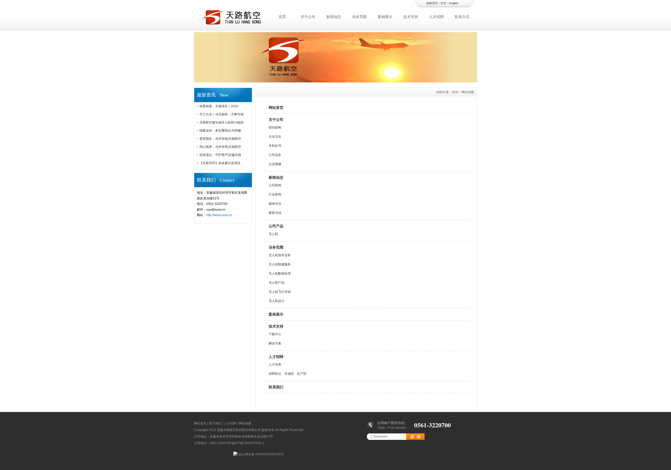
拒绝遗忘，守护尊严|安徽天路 (220, 155)
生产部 (301, 374)
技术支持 (410, 17)
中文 (443, 3)
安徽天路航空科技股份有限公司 (239, 430)
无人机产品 (276, 282)
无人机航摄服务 (280, 264)
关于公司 (308, 17)
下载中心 (275, 334)
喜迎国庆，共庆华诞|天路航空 (220, 139)
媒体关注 (275, 203)
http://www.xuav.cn (219, 215)
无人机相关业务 (280, 255)
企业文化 (275, 136)
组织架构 (275, 127)
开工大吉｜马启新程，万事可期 (221, 114)
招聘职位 (275, 374)
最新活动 (275, 213)
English (453, 3)
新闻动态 (333, 17)
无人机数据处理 (280, 273)
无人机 (273, 234)
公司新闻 (275, 185)
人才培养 (275, 364)
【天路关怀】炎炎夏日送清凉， (221, 163)
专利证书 (275, 146)
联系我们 (276, 387)
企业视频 (275, 164)
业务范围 (359, 17)
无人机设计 (276, 301)
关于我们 (215, 423)
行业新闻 (275, 194)
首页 (282, 17)
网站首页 (276, 107)
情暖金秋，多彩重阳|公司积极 (220, 130)
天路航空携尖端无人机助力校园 (221, 122)
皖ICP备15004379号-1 (248, 443)
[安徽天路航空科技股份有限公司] (335, 81)
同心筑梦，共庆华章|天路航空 (220, 147)
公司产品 (276, 226)
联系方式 (462, 17)
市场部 (289, 374)
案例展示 (385, 17)
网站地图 (245, 423)
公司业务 (275, 155)
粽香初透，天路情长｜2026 (218, 106)
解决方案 (275, 343)
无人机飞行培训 (280, 292)
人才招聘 (436, 17)
